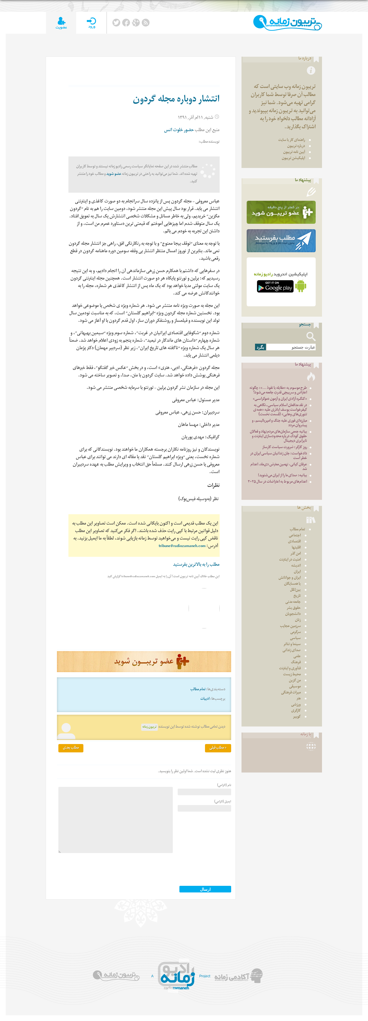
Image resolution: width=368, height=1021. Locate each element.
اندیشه (296, 566)
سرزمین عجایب (290, 627)
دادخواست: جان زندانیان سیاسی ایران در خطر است (278, 456)
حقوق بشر (294, 608)
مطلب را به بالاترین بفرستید (196, 565)
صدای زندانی (292, 651)
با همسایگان (292, 584)
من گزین (295, 681)
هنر (298, 699)
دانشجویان (293, 614)
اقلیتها (296, 548)
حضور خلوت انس (179, 131)
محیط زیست (292, 675)
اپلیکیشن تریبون (293, 159)
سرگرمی (295, 633)
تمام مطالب (198, 690)
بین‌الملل (295, 590)
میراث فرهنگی (291, 693)
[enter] (91, 23)
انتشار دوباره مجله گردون (176, 100)
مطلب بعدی (71, 748)
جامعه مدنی (293, 602)
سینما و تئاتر (292, 645)
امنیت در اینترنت (290, 560)
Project (204, 976)
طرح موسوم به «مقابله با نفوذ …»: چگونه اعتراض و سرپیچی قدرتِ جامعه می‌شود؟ (278, 390)
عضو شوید (113, 174)
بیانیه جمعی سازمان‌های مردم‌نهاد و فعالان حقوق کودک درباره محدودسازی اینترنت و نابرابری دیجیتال (278, 437)
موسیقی (295, 687)
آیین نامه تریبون (294, 153)
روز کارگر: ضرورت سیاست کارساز (284, 447)
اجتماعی (295, 536)
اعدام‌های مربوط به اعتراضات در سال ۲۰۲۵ (277, 482)
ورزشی (296, 705)
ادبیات (205, 699)
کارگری (296, 711)
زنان (298, 620)
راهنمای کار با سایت (291, 140)
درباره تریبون (296, 147)
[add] (61, 23)
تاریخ (297, 596)
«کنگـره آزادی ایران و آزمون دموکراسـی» (280, 399)
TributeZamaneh (287, 23)
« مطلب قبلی (218, 748)
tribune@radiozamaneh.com (182, 547)
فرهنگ (296, 663)
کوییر (297, 717)
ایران (297, 572)
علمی (297, 657)
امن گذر (295, 554)
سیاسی (295, 639)
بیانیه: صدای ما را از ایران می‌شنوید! (282, 476)
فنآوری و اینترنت (290, 669)
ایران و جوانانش (290, 578)
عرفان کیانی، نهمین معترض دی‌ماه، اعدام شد (278, 467)
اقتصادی (294, 542)
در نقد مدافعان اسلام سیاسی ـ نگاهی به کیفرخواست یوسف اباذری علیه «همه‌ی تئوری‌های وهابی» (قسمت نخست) (280, 410)
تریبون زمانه (149, 727)
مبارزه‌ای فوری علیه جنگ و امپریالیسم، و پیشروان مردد (279, 423)
